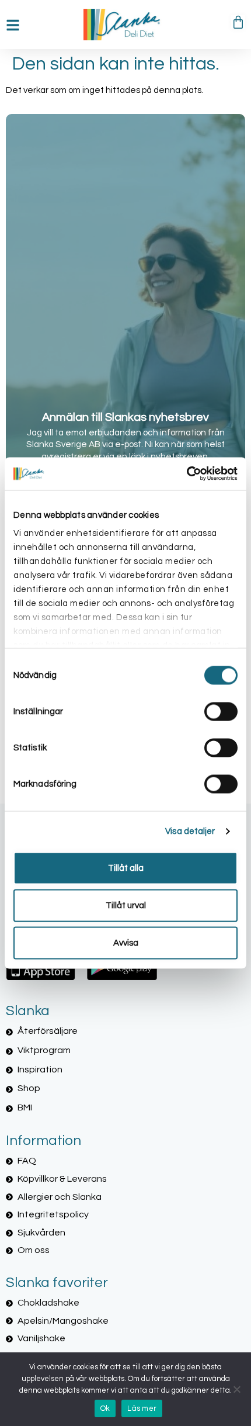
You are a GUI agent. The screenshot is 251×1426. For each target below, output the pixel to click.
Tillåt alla (126, 867)
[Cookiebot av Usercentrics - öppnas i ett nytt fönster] (186, 474)
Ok (105, 1408)
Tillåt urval (126, 905)
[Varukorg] (238, 22)
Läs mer (141, 1408)
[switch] (221, 711)
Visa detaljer (190, 831)
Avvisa (125, 942)
